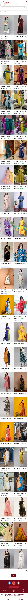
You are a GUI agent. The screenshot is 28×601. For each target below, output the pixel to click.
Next (13, 575)
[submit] (24, 8)
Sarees (7, 4)
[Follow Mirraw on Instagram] (14, 583)
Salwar (2, 4)
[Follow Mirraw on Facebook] (9, 583)
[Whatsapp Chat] (26, 449)
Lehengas (12, 4)
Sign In (14, 586)
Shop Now (8, 33)
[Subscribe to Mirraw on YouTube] (18, 583)
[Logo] (6, 2)
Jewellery (22, 4)
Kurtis (17, 4)
